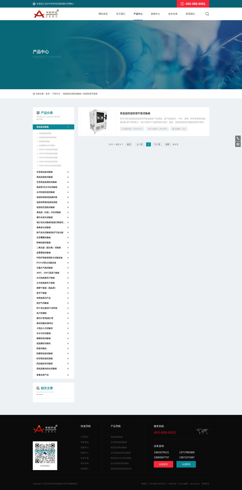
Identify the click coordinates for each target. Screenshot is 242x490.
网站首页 (103, 14)
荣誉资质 (85, 442)
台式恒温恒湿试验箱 (46, 192)
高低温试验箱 (43, 127)
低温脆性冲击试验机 (47, 145)
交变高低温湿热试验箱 (47, 182)
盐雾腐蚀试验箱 (44, 253)
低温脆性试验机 (44, 343)
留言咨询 (85, 463)
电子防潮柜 (42, 313)
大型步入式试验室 (45, 328)
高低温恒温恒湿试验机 (48, 137)
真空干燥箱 (42, 293)
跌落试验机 (42, 348)
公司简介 (85, 437)
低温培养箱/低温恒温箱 (47, 202)
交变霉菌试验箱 (44, 237)
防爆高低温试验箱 (45, 353)
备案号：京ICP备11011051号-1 (154, 484)
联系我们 (190, 14)
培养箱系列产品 (44, 298)
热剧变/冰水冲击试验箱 (47, 187)
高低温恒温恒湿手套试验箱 (135, 113)
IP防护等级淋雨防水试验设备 (50, 258)
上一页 (139, 144)
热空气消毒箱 (43, 303)
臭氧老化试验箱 (44, 227)
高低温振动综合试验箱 (47, 369)
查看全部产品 (43, 375)
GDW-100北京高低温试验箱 (50, 166)
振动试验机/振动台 (45, 323)
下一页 (157, 144)
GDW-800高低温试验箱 (48, 153)
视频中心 (85, 447)
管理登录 (205, 484)
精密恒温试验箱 (44, 338)
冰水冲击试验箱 (44, 333)
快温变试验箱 (44, 141)
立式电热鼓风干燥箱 (46, 283)
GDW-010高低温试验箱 (48, 149)
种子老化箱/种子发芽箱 (47, 308)
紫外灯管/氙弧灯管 (45, 318)
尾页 (168, 144)
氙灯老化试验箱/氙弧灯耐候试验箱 (51, 222)
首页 (48, 94)
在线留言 (163, 464)
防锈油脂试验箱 (44, 242)
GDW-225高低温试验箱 (48, 162)
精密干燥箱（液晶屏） (47, 288)
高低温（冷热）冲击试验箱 (49, 212)
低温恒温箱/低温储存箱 (47, 197)
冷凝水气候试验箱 (45, 268)
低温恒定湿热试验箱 (72, 94)
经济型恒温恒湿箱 (45, 358)
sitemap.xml (195, 484)
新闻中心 (155, 14)
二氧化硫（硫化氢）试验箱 (49, 248)
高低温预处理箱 (45, 133)
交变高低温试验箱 (45, 172)
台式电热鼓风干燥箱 (46, 278)
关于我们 (120, 14)
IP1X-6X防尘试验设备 (46, 263)
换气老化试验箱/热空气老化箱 (50, 232)
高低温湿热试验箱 (45, 177)
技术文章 (172, 14)
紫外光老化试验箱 (45, 217)
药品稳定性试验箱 (45, 363)
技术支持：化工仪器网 (178, 484)
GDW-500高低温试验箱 (48, 158)
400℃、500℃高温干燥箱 (48, 273)
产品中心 (138, 14)
